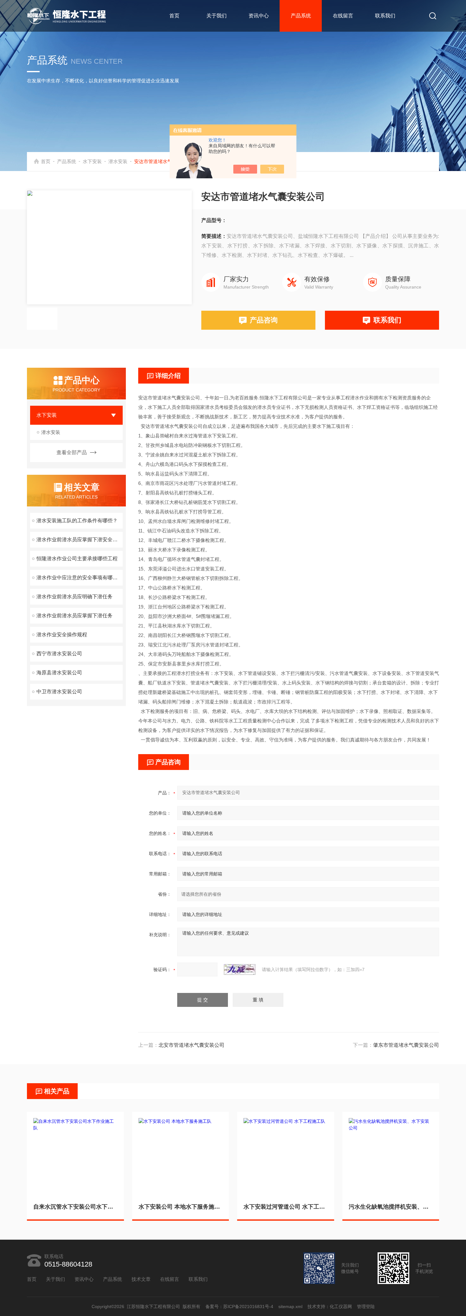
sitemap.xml (290, 1306)
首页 (174, 15)
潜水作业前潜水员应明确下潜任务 (74, 596)
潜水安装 (117, 161)
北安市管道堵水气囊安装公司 (191, 1045)
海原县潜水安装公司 (59, 672)
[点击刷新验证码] (240, 969)
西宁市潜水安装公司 (59, 653)
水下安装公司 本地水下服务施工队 (181, 1207)
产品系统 (301, 15)
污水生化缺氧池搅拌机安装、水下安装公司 (391, 1207)
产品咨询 (264, 320)
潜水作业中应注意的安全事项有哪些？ (79, 577)
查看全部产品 (71, 452)
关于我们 (216, 15)
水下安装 (92, 161)
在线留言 (343, 15)
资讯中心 (259, 15)
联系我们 (385, 15)
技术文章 (141, 1279)
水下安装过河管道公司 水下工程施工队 (285, 1207)
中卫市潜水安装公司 (59, 691)
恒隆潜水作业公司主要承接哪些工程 (77, 558)
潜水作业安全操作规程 (61, 634)
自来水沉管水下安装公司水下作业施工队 (75, 1207)
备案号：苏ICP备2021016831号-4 (239, 1306)
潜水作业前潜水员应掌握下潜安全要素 (79, 539)
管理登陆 (366, 1306)
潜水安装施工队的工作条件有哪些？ (77, 520)
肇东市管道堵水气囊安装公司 (406, 1045)
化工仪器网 (341, 1306)
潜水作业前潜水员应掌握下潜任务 (74, 615)
